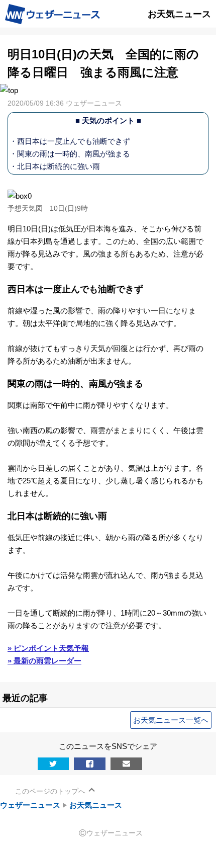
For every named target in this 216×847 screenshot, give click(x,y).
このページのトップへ (50, 791)
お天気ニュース (95, 805)
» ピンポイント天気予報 (48, 648)
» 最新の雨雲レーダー (44, 660)
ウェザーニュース (30, 805)
